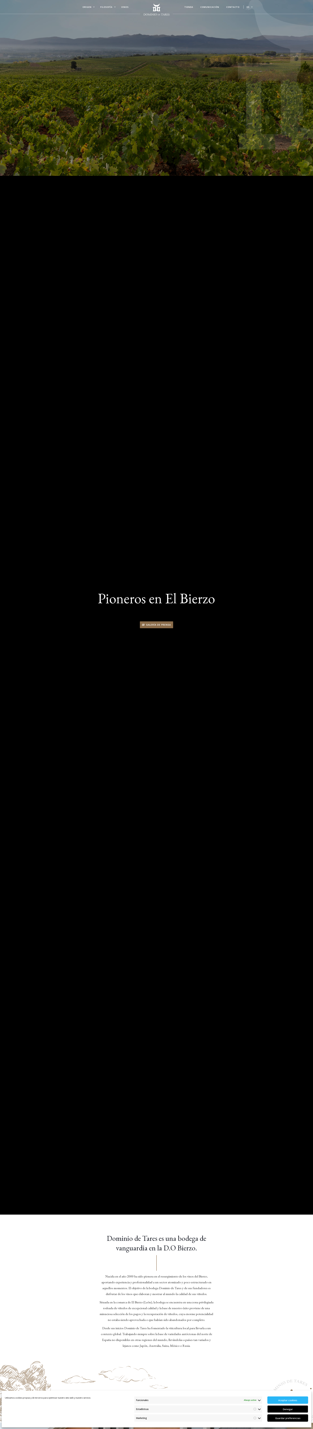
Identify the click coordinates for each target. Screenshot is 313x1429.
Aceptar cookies (287, 1400)
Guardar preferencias (287, 1418)
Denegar (288, 1409)
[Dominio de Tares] (156, 10)
